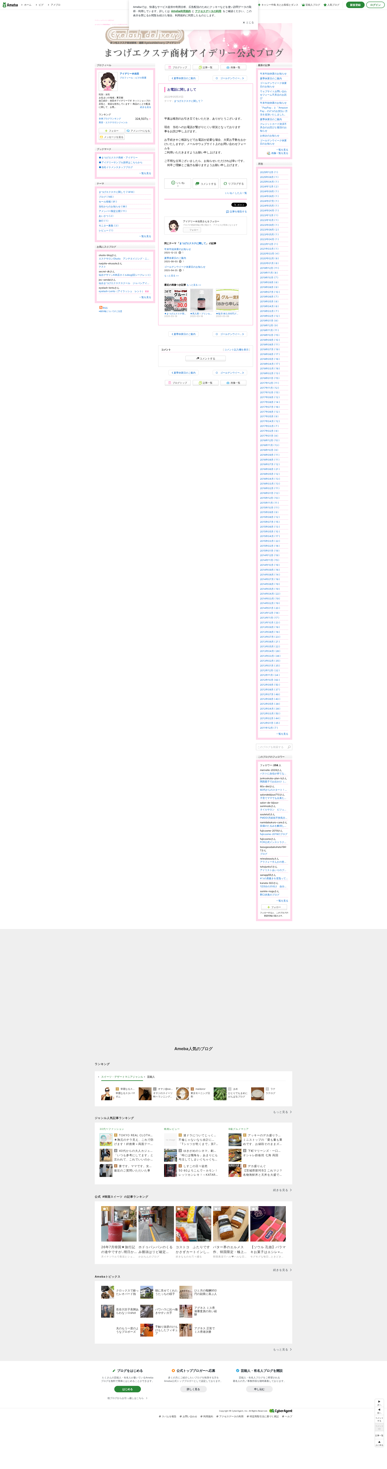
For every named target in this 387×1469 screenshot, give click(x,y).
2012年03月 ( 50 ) (270, 713)
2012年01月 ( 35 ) (270, 722)
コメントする (207, 358)
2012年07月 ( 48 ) (270, 694)
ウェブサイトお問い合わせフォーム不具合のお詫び (273, 95)
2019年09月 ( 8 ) (269, 282)
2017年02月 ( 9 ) (269, 430)
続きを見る (145, 107)
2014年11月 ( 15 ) (269, 560)
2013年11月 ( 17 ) (269, 617)
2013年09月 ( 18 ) (270, 627)
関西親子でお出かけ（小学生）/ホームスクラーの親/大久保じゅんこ (274, 781)
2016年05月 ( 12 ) (270, 473)
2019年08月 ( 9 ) (269, 287)
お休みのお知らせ (269, 135)
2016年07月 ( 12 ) (270, 464)
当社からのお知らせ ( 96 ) (113, 206)
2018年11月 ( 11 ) (269, 330)
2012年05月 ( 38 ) (270, 703)
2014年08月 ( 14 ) (270, 574)
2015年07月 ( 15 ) (270, 521)
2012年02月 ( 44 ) (270, 718)
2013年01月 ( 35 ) (270, 665)
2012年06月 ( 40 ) (270, 698)
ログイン (375, 4)
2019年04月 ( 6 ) (269, 306)
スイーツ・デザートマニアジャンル (122, 1076)
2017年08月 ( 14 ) (270, 402)
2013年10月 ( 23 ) (270, 622)
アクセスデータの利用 (231, 1416)
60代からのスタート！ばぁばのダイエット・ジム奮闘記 (274, 789)
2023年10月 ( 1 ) (269, 220)
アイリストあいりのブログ (274, 870)
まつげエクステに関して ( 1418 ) (116, 191)
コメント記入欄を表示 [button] (236, 349)
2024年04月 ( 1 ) (269, 210)
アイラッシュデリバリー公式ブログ (104, 20)
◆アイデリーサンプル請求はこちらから (121, 162)
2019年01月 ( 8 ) (269, 320)
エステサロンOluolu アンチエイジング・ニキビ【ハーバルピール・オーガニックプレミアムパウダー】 (125, 258)
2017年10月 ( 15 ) (269, 392)
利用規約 (208, 1416)
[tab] (122, 1077)
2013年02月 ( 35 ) (270, 660)
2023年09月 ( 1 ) (269, 224)
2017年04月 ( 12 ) (270, 421)
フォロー (193, 229)
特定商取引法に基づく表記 (264, 1416)
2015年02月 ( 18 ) (270, 545)
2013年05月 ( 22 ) (270, 646)
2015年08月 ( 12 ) (270, 517)
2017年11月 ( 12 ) (269, 387)
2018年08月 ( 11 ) (269, 344)
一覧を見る (145, 173)
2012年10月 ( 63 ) (270, 679)
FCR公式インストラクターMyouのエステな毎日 (274, 842)
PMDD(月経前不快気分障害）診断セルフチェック (274, 817)
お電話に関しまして (181, 89)
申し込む (259, 1389)
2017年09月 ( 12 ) (270, 397)
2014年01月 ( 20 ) (270, 608)
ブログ (263, 853)
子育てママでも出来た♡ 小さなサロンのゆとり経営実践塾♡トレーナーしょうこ (274, 798)
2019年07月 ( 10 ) (270, 291)
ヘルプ (288, 1416)
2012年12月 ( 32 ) (270, 670)
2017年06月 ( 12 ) (270, 411)
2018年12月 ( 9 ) (269, 325)
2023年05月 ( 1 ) (269, 234)
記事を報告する (238, 211)
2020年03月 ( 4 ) (269, 253)
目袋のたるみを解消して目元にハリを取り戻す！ (274, 825)
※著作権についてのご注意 (110, 311)
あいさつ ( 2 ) (106, 215)
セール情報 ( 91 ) (108, 201)
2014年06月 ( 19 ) (270, 584)
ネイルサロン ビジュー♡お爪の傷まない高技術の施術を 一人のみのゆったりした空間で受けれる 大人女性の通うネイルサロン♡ (274, 809)
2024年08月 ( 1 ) (269, 196)
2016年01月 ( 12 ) (269, 493)
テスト (102, 266)
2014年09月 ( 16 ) (270, 569)
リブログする (236, 183)
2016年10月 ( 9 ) (269, 449)
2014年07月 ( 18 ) (270, 579)
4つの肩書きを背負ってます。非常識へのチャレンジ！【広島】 (274, 878)
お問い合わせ (190, 1416)
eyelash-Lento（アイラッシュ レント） (124, 291)
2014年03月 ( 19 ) (270, 598)
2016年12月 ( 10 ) (269, 440)
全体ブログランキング (110, 118)
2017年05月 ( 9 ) (269, 416)
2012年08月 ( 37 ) (270, 689)
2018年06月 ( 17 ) (270, 354)
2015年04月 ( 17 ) (270, 536)
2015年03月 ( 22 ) (270, 540)
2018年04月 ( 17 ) (270, 363)
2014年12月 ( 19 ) (269, 555)
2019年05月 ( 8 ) (269, 301)
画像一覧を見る (279, 153)
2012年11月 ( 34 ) (270, 675)
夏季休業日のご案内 (175, 257)
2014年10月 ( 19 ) (270, 564)
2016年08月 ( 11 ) (269, 459)
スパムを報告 (169, 1416)
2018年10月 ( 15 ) (269, 335)
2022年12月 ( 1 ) (269, 244)
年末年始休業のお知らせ (177, 249)
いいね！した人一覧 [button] (236, 192)
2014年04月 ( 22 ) (270, 593)
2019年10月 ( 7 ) (269, 277)
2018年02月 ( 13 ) (270, 373)
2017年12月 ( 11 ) (269, 382)
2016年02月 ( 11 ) (269, 488)
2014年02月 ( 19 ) (270, 603)
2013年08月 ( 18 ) (270, 631)
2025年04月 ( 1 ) (269, 181)
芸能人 (151, 1076)
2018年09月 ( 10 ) (270, 339)
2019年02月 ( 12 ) (270, 315)
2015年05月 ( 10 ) (270, 531)
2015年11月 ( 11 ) (269, 502)
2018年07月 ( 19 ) (270, 349)
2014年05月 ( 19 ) (270, 588)
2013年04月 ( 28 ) (270, 651)
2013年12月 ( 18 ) (269, 612)
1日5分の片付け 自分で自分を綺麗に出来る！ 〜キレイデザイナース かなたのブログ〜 (274, 886)
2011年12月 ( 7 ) (269, 727)
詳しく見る (193, 1389)
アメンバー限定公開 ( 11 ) (112, 211)
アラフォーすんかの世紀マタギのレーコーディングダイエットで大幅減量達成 (274, 861)
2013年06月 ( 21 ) (270, 641)
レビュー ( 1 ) (106, 230)
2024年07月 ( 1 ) (269, 200)
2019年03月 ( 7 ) (269, 311)
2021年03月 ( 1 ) (269, 248)
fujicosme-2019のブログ (273, 834)
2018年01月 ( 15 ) (269, 378)
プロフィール (126, 77)
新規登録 (355, 4)
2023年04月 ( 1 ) (269, 239)
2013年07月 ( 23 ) (270, 636)
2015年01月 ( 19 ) (269, 550)
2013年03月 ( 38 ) (270, 655)
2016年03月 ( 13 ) (270, 483)
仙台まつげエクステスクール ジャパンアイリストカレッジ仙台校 (125, 283)
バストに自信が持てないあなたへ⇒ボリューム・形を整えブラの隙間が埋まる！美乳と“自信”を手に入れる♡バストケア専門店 (274, 773)
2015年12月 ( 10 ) (269, 497)
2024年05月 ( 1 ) (269, 205)
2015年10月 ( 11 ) (269, 507)
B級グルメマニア (239, 1128)
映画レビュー (172, 1128)
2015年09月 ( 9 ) (269, 512)
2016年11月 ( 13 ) (269, 445)
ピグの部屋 (140, 77)
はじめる (127, 1389)
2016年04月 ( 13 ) (270, 478)
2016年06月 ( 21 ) (270, 469)
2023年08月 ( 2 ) (269, 229)
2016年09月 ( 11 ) (269, 454)
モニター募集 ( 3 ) (108, 225)
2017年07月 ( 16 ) (270, 406)
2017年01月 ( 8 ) (269, 435)
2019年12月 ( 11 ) (269, 268)
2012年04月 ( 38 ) (270, 708)
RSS (105, 307)
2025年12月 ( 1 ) (269, 172)
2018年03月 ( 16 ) (270, 368)
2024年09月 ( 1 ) (269, 191)
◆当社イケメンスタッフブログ (116, 167)
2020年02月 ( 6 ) (269, 258)
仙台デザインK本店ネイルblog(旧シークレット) (124, 274)
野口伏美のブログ (269, 894)
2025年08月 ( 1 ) (269, 177)
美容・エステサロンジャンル (113, 122)
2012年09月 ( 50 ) (270, 684)
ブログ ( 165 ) (106, 196)
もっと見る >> (171, 275)
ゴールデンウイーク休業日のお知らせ (184, 266)
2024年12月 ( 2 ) (269, 186)
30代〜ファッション (112, 1128)
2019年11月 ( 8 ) (269, 272)
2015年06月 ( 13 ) (270, 526)
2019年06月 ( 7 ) (269, 296)
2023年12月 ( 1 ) (269, 215)
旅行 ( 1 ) (103, 220)
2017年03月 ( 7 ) (269, 426)
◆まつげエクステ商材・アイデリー (118, 157)
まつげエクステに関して (187, 100)
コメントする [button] (208, 183)
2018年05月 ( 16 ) (270, 359)
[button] (379, 1443)
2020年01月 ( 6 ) (269, 263)
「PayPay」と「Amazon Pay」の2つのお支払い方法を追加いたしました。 (274, 111)
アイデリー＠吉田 (129, 73)
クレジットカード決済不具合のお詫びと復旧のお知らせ (273, 127)
